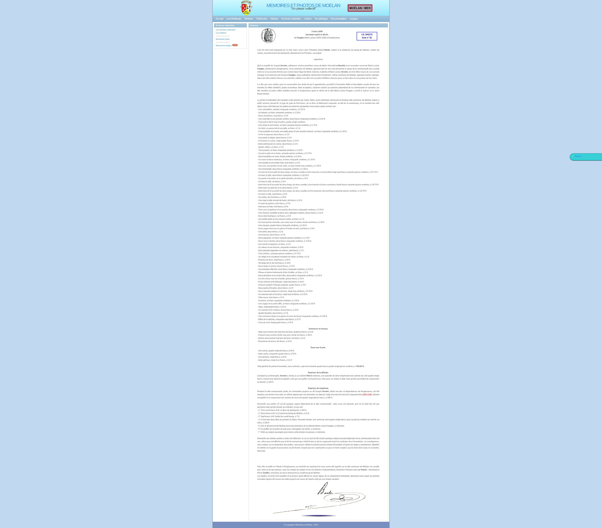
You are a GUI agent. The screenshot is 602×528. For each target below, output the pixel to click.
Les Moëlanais (233, 18)
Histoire (274, 18)
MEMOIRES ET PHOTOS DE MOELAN (303, 5)
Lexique (353, 18)
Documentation (338, 18)
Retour (578, 156)
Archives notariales (291, 18)
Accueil (219, 18)
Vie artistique (321, 18)
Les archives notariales (225, 30)
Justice (307, 18)
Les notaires (221, 33)
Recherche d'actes (224, 45)
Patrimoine (261, 18)
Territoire (248, 18)
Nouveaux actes (223, 39)
